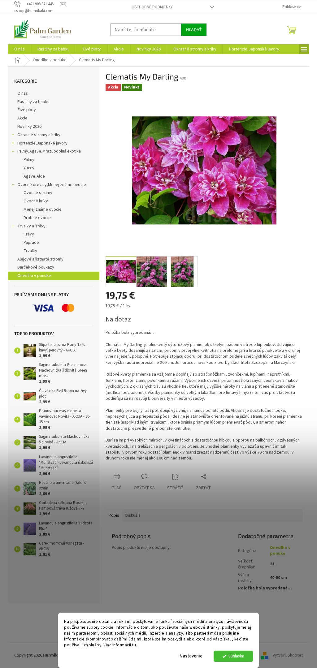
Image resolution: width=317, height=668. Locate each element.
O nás (22, 93)
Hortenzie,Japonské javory (42, 143)
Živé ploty (26, 110)
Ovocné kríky (36, 201)
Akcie (22, 118)
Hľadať (194, 29)
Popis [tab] (114, 515)
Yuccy (29, 168)
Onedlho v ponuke (34, 276)
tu (134, 645)
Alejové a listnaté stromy (40, 259)
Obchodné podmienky (152, 7)
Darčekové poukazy (35, 267)
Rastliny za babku (33, 102)
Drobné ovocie (37, 218)
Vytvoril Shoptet (288, 655)
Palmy (29, 160)
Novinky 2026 (29, 126)
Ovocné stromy (38, 193)
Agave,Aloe (34, 176)
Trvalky (30, 251)
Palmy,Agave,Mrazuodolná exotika (49, 151)
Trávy (29, 234)
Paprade (31, 242)
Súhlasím (236, 656)
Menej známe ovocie (43, 209)
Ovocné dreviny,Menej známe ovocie (51, 185)
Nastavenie (191, 656)
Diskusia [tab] (133, 515)
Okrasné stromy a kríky (38, 135)
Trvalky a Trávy (31, 226)
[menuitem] (19, 49)
